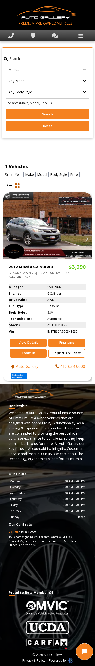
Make (29, 174)
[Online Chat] (84, 651)
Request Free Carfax (67, 353)
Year (18, 174)
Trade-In (28, 353)
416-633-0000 (72, 366)
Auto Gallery (27, 366)
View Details (28, 342)
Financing (66, 342)
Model (42, 174)
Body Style (58, 174)
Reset (47, 126)
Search (47, 114)
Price (74, 174)
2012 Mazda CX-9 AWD (31, 266)
